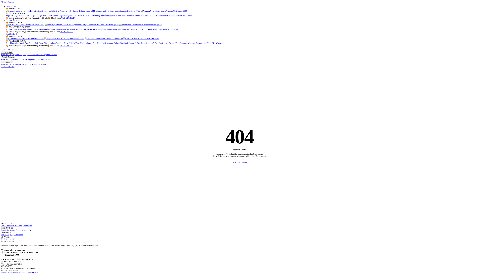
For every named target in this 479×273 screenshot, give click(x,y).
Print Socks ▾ (7, 62)
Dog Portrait (30, 43)
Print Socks (11, 34)
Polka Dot (47, 15)
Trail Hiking (140, 29)
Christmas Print (50, 43)
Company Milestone (187, 43)
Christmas (43, 64)
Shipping (19, 230)
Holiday (163, 15)
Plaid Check (120, 15)
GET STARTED (68, 18)
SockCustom (7, 2)
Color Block (77, 15)
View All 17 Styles (170, 29)
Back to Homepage (239, 162)
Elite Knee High (76, 29)
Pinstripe (156, 15)
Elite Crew (65, 29)
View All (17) (6, 59)
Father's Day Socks (121, 43)
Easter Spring (201, 43)
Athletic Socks (13, 20)
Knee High (22, 29)
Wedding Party (99, 15)
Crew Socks (12, 6)
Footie (58, 29)
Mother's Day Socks (137, 43)
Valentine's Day (152, 43)
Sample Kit (9, 239)
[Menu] (16, 50)
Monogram (67, 15)
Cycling (149, 29)
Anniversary (163, 43)
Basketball (87, 29)
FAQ (3, 239)
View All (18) (6, 55)
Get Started (18, 235)
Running (101, 29)
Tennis (132, 29)
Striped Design (36, 15)
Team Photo (80, 43)
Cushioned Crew (123, 29)
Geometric (130, 15)
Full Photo (39, 43)
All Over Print (91, 43)
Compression (110, 29)
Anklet (29, 29)
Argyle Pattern (24, 15)
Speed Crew (157, 29)
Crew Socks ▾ (7, 52)
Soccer (95, 29)
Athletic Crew (11, 29)
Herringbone (110, 15)
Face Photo (10, 43)
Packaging (11, 230)
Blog (11, 235)
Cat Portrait (19, 43)
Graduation (108, 43)
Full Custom (88, 15)
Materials (27, 230)
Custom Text (174, 43)
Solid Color (139, 15)
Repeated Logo (12, 15)
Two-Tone (148, 15)
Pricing (4, 230)
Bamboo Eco (172, 15)
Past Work (5, 235)
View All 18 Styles (185, 15)
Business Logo (57, 15)
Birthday (100, 43)
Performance (50, 29)
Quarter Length (39, 29)
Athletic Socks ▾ (8, 57)
